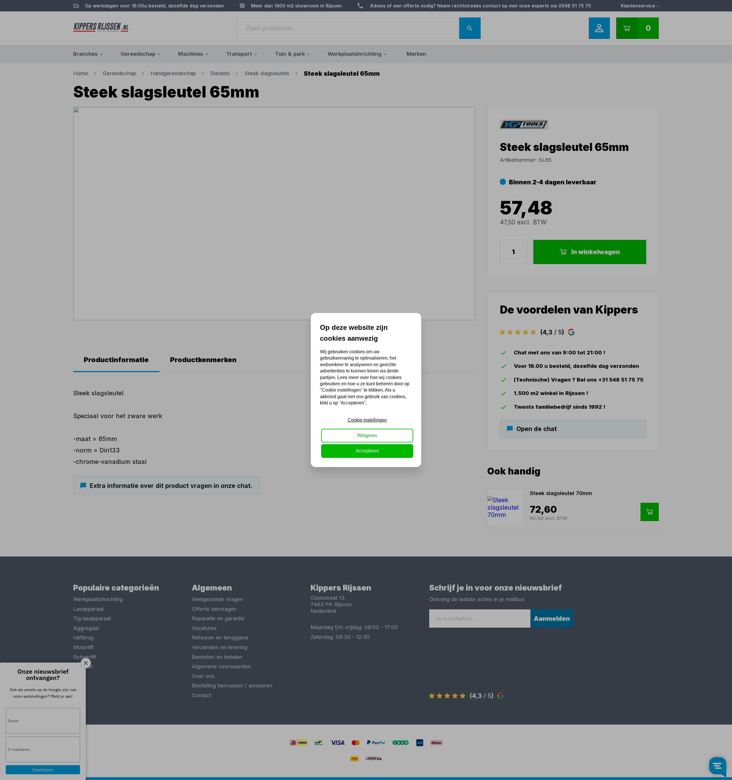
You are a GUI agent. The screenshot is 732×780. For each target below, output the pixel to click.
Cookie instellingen (367, 420)
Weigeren (367, 435)
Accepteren (367, 450)
